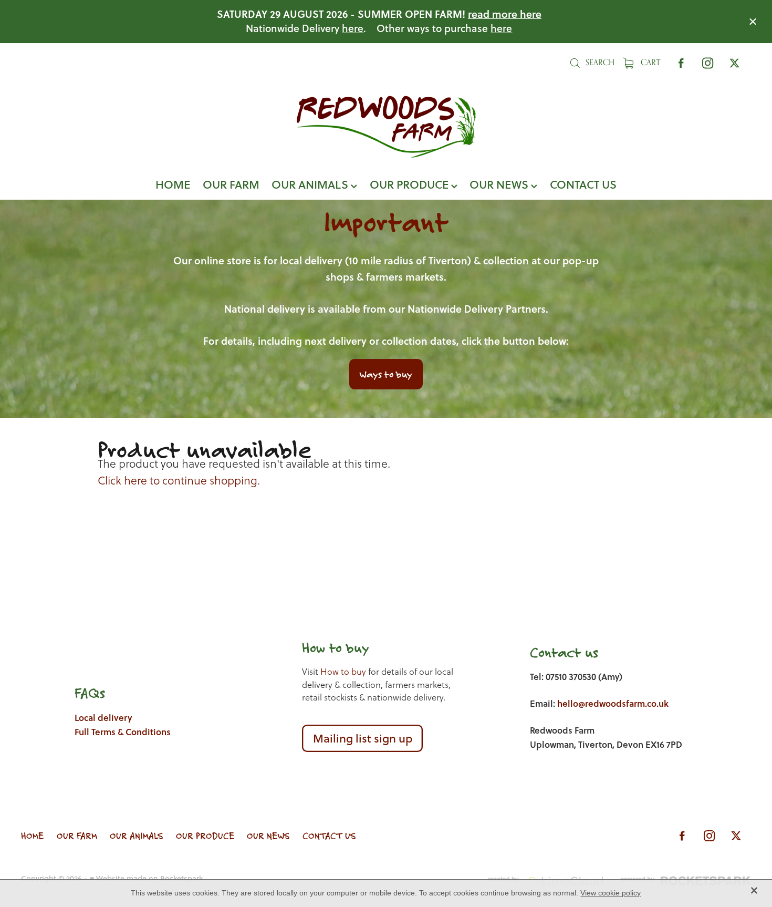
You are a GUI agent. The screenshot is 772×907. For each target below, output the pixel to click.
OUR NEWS (500, 184)
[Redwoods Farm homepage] (386, 126)
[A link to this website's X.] (734, 63)
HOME (172, 184)
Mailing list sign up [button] (362, 738)
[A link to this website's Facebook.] (681, 63)
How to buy (343, 672)
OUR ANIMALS (311, 184)
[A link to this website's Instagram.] (707, 63)
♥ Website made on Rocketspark (146, 878)
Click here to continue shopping (177, 480)
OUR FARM (231, 184)
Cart (649, 62)
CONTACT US (583, 184)
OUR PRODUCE (410, 184)
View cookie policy (610, 893)
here (352, 28)
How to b (328, 647)
